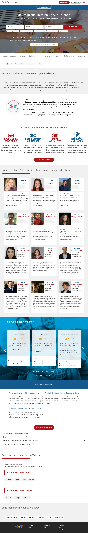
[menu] (84, 2)
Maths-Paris (59, 517)
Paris (24, 480)
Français (23, 517)
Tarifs (45, 530)
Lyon (17, 480)
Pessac (31, 480)
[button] (12, 31)
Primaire (8, 498)
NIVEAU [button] (28, 27)
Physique (41, 517)
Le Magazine (62, 529)
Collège (17, 498)
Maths (49, 517)
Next (83, 348)
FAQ (45, 527)
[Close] (85, 7)
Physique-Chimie (11, 517)
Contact (45, 529)
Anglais (31, 517)
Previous (5, 350)
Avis (60, 527)
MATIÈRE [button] (9, 27)
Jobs (60, 530)
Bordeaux (9, 480)
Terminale (26, 498)
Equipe (30, 527)
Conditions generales (33, 529)
